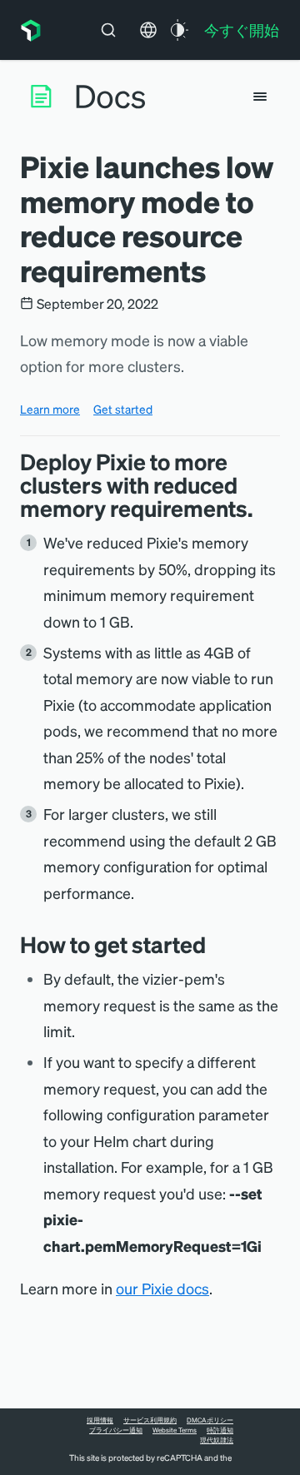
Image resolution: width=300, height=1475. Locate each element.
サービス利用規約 (150, 1420)
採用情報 (100, 1420)
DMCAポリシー (210, 1420)
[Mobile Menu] (260, 96)
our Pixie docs (162, 1288)
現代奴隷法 (216, 1440)
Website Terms (174, 1430)
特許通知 (220, 1430)
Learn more (50, 408)
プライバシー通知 (115, 1430)
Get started (122, 408)
